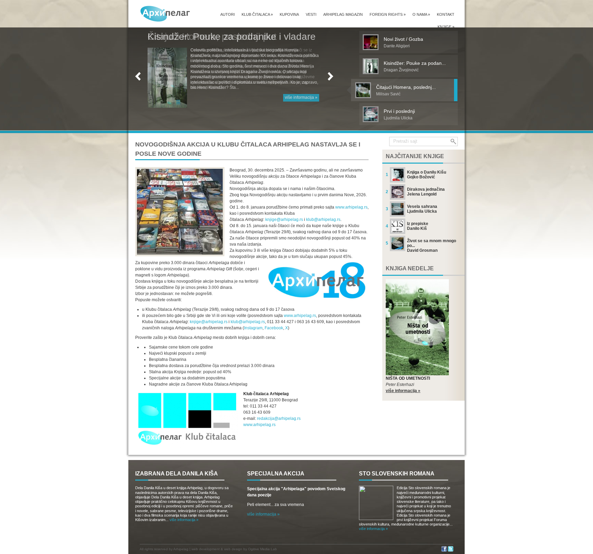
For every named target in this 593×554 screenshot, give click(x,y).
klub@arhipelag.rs (323, 219)
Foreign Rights (388, 14)
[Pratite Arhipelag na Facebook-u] (444, 550)
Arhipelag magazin (343, 14)
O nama (421, 14)
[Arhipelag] (165, 13)
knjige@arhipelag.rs (284, 219)
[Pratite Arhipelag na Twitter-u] (450, 550)
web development (205, 549)
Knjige (446, 27)
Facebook (274, 328)
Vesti (311, 14)
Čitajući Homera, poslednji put (212, 36)
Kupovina (289, 14)
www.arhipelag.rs (351, 207)
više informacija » (301, 97)
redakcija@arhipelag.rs (279, 418)
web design (233, 549)
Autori (227, 14)
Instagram (253, 328)
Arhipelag (180, 549)
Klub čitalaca (257, 14)
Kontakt (445, 14)
